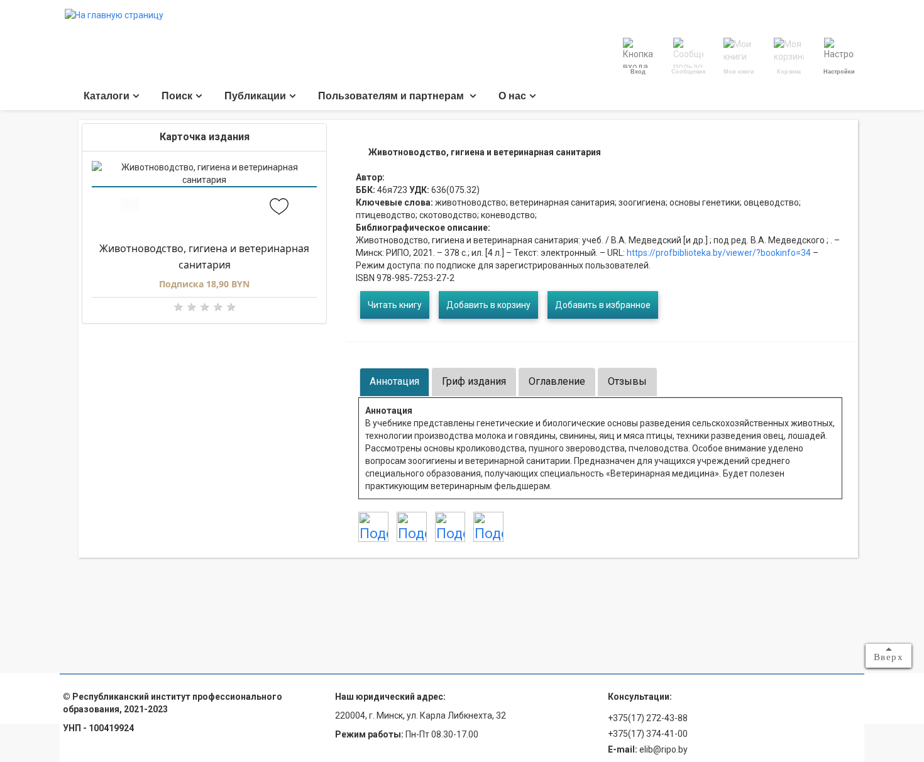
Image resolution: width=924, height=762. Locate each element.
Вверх (889, 657)
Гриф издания (474, 381)
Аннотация (394, 381)
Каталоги (106, 96)
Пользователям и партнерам (392, 96)
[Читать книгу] (129, 207)
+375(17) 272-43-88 (648, 718)
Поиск (177, 96)
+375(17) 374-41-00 (648, 734)
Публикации (255, 96)
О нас (512, 96)
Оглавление (557, 381)
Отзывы (627, 381)
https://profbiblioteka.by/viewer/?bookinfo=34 (718, 253)
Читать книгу (395, 305)
